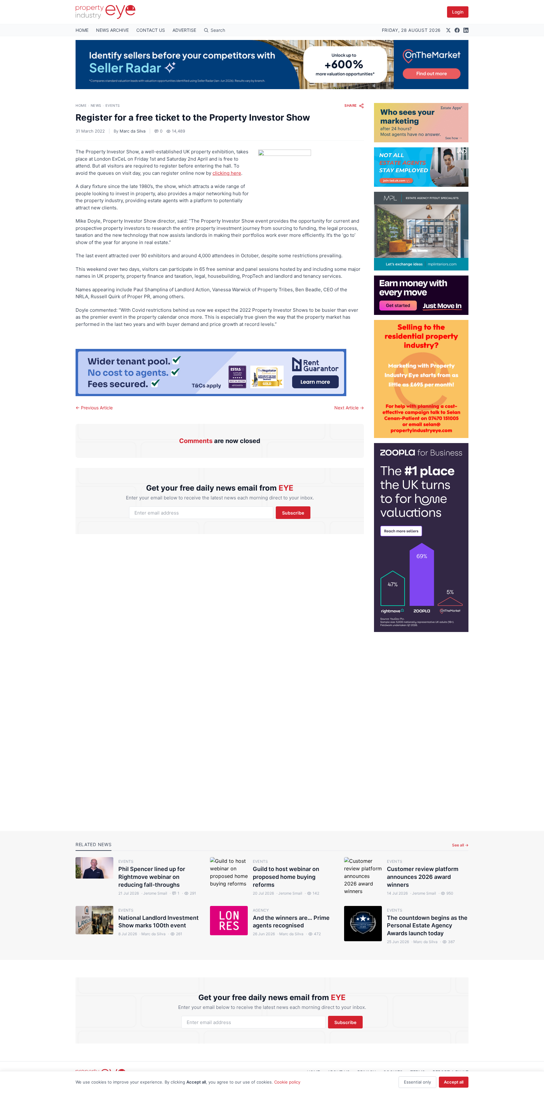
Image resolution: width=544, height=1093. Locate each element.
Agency (261, 910)
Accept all (453, 1081)
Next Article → (349, 407)
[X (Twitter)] (448, 30)
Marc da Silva (132, 131)
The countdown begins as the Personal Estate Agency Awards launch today (427, 925)
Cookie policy (287, 1081)
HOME (82, 30)
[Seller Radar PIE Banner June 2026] (272, 64)
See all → (460, 845)
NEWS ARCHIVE (112, 30)
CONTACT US (150, 30)
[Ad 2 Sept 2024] (421, 379)
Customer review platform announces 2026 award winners (422, 877)
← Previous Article (94, 407)
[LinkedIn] (465, 30)
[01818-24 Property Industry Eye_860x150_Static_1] (220, 372)
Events (112, 105)
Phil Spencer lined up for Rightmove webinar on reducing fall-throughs (151, 877)
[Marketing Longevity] (421, 122)
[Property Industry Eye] (105, 12)
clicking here (226, 173)
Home (81, 105)
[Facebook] (457, 30)
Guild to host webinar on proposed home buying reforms (286, 877)
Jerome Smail (154, 893)
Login (457, 11)
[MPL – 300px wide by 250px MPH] (421, 231)
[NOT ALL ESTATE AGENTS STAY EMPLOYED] (421, 167)
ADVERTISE (184, 30)
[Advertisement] (421, 726)
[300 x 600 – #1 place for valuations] (421, 537)
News (96, 105)
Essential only (417, 1081)
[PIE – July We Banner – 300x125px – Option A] (421, 295)
